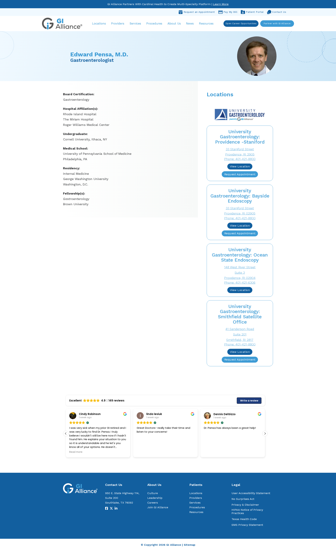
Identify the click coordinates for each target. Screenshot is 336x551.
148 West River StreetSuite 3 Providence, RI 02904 (239, 272)
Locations (99, 23)
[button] (265, 433)
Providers (117, 23)
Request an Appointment (199, 12)
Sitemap (189, 544)
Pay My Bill (230, 12)
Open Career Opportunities (241, 23)
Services (135, 23)
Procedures (154, 23)
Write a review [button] (249, 400)
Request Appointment (239, 174)
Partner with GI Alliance (277, 23)
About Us (174, 23)
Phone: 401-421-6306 (239, 282)
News (190, 23)
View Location (240, 166)
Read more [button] (75, 452)
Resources (206, 23)
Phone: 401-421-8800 (239, 159)
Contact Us (279, 12)
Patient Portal (255, 12)
